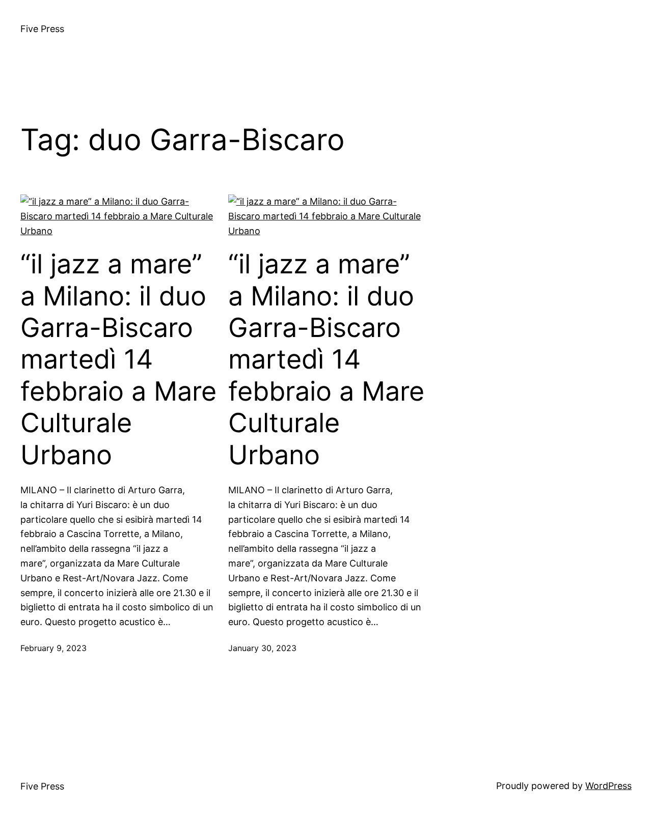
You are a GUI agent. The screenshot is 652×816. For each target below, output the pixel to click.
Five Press (42, 28)
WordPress (608, 785)
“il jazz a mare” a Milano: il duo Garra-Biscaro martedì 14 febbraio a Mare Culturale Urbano (118, 359)
